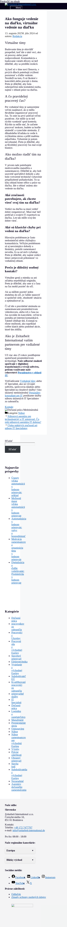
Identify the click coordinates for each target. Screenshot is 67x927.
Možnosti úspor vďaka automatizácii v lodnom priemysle (18, 507)
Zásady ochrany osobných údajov (28, 897)
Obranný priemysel (16, 759)
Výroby (15, 749)
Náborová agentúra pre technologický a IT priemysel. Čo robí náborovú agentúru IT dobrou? (23, 419)
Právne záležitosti (16, 753)
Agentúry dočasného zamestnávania (18, 787)
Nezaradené (17, 781)
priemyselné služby (17, 695)
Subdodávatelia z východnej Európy (19, 774)
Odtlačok (16, 894)
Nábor (21, 413)
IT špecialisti (16, 701)
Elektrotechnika (19, 661)
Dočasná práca (15, 619)
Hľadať (9, 441)
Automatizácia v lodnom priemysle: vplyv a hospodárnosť (18, 527)
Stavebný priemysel (16, 657)
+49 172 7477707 (23, 827)
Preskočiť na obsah (10, 1)
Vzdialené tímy (28, 381)
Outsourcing (17, 728)
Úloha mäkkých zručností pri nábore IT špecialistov (21, 427)
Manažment (17, 720)
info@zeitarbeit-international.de (29, 830)
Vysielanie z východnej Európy (16, 669)
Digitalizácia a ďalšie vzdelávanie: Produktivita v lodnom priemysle (17, 572)
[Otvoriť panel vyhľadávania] (7, 7)
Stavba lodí (14, 765)
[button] (20, 850)
